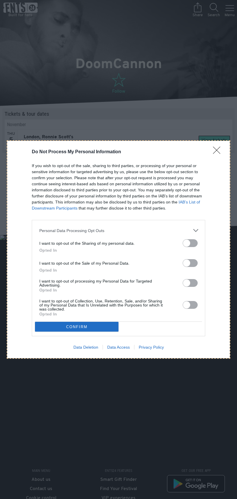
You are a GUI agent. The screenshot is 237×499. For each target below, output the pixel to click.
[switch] (190, 243)
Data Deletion (85, 347)
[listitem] (118, 230)
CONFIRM (77, 327)
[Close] (218, 152)
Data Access (118, 347)
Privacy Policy (151, 347)
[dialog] (118, 249)
